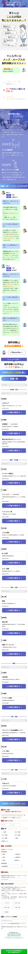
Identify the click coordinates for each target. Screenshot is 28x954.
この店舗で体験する (13, 412)
